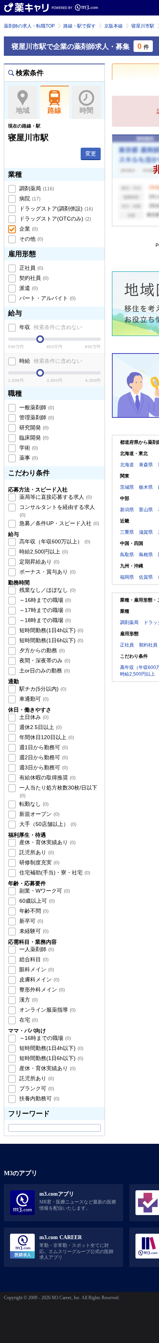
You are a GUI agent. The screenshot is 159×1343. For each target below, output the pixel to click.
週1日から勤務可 (43, 747)
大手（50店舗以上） (47, 824)
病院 (29, 198)
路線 (54, 110)
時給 (50, 361)
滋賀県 (146, 532)
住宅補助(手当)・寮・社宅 (54, 872)
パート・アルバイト (47, 298)
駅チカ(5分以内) (42, 689)
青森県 (146, 464)
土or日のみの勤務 (44, 670)
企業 (28, 229)
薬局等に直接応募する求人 (55, 497)
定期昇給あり (38, 562)
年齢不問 (33, 911)
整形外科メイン (41, 989)
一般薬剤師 (36, 407)
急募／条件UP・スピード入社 (58, 523)
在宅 (28, 1020)
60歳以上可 (36, 901)
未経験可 (33, 931)
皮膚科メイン (38, 979)
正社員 (30, 268)
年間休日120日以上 (46, 737)
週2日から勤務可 (43, 757)
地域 (23, 110)
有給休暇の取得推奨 (47, 777)
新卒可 (30, 921)
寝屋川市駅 (142, 26)
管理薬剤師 (36, 417)
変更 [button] (90, 153)
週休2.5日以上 (40, 727)
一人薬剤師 (36, 949)
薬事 (28, 458)
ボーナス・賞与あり (47, 572)
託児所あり (36, 852)
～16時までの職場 (44, 600)
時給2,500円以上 (43, 551)
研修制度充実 (38, 862)
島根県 (146, 554)
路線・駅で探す (79, 26)
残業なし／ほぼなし (47, 590)
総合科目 (33, 959)
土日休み (33, 717)
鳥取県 (127, 554)
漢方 (28, 999)
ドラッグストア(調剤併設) (55, 208)
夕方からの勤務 (41, 650)
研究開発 (33, 427)
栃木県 (146, 487)
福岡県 (127, 577)
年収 (50, 327)
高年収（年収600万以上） (54, 541)
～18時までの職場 (44, 620)
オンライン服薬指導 (47, 1010)
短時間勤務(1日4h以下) (50, 630)
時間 (86, 110)
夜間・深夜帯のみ (44, 660)
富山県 (146, 509)
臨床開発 (33, 437)
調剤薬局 (36, 188)
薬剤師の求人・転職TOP (29, 26)
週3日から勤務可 (43, 767)
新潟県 (127, 509)
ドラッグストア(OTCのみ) (54, 219)
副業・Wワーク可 (44, 891)
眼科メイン (36, 969)
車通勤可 (33, 699)
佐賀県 (146, 577)
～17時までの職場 (44, 610)
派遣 (28, 288)
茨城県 (127, 487)
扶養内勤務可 (38, 1098)
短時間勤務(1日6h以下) (50, 640)
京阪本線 (113, 26)
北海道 (127, 464)
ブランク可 (36, 1088)
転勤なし (33, 804)
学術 (28, 448)
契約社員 (33, 278)
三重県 (127, 532)
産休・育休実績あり (47, 842)
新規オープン (38, 814)
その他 (30, 239)
